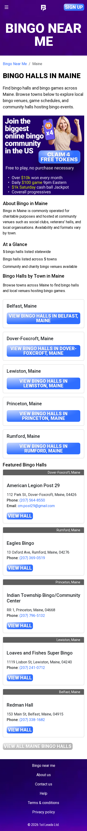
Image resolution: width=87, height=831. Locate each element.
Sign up (74, 7)
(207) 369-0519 (32, 558)
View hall (20, 516)
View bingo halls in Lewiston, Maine (43, 383)
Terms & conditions (43, 803)
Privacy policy (43, 812)
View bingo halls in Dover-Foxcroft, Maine (43, 351)
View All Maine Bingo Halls (37, 746)
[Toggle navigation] (6, 7)
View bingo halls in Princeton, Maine (43, 416)
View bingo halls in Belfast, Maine (43, 318)
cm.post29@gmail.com (36, 506)
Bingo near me (43, 765)
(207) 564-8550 (32, 500)
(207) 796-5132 (32, 615)
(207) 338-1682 (32, 720)
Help (43, 793)
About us (43, 775)
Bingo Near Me (15, 64)
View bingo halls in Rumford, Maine (43, 448)
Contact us (43, 784)
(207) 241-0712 (32, 667)
